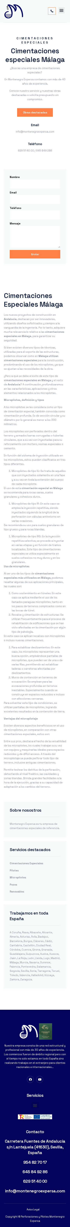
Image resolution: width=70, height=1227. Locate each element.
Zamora (14, 979)
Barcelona (16, 941)
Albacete (35, 932)
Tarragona (44, 971)
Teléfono (15, 208)
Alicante (47, 932)
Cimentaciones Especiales (26, 863)
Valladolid (37, 975)
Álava (25, 932)
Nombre (15, 177)
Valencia (24, 975)
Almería (14, 936)
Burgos (28, 941)
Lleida (38, 958)
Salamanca (44, 966)
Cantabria (16, 945)
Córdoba (15, 949)
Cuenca (26, 949)
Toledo (14, 975)
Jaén (13, 958)
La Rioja (22, 958)
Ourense (45, 962)
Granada (46, 949)
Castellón (29, 945)
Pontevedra (28, 966)
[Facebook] (30, 1079)
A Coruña (15, 932)
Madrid (55, 958)
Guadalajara (17, 954)
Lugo (47, 958)
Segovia (15, 971)
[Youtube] (39, 1079)
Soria (33, 971)
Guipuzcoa (32, 954)
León (31, 958)
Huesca (54, 954)
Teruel (55, 971)
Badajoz (43, 936)
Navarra (34, 962)
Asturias (25, 936)
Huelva (44, 954)
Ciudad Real (43, 945)
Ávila (34, 936)
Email (13, 192)
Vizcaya (49, 975)
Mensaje (15, 223)
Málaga (14, 962)
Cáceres (38, 941)
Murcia (24, 962)
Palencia (15, 966)
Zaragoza (26, 979)
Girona (36, 949)
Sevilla (25, 971)
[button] (61, 10)
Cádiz (48, 941)
